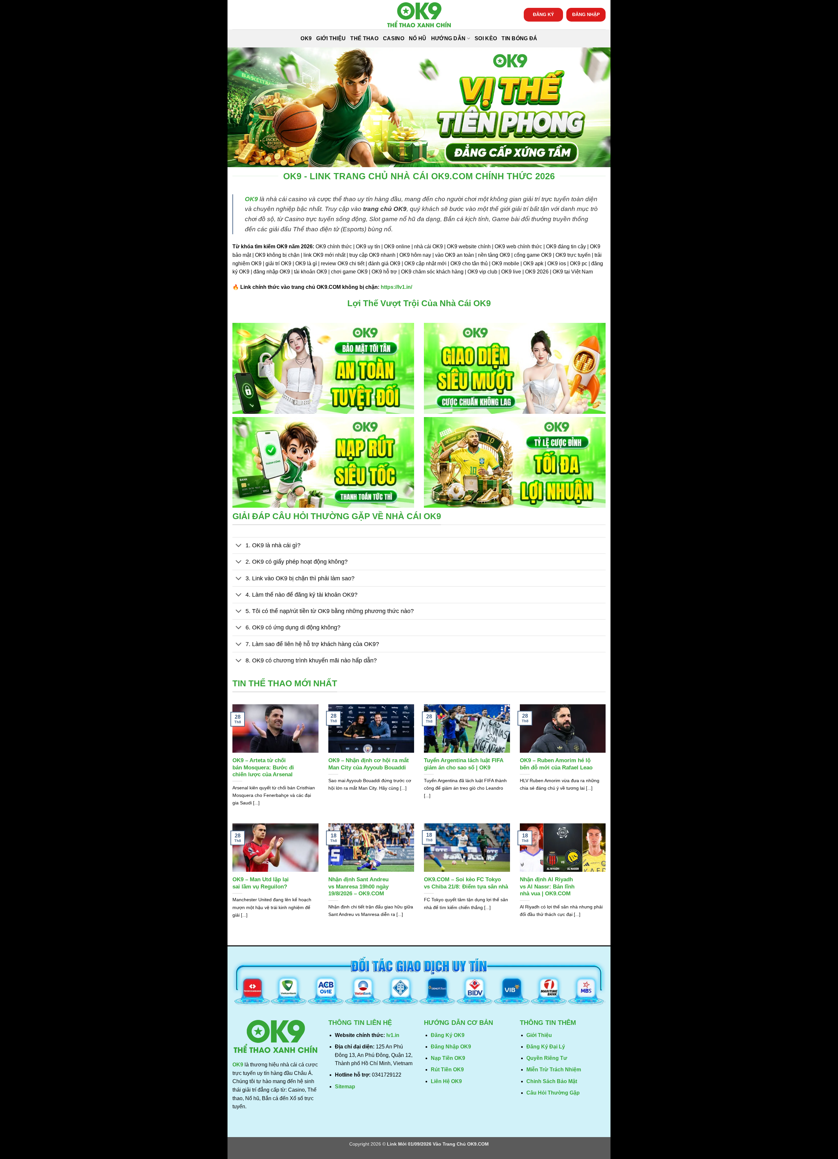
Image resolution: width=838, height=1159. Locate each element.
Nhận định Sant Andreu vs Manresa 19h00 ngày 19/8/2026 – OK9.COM (358, 886)
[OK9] (419, 14)
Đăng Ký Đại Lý (545, 1046)
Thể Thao (364, 38)
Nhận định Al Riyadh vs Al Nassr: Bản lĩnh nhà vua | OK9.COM (547, 886)
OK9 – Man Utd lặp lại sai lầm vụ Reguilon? (260, 883)
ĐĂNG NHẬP (586, 14)
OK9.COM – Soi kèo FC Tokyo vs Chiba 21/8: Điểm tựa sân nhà (466, 883)
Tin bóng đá (519, 38)
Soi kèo (486, 38)
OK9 (306, 38)
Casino (393, 38)
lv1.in (392, 1035)
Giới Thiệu (331, 38)
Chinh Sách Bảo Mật (551, 1081)
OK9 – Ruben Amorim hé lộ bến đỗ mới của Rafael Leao (556, 764)
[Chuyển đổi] (238, 546)
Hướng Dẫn (448, 38)
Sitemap (345, 1086)
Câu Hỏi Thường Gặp (553, 1093)
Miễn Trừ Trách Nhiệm (553, 1069)
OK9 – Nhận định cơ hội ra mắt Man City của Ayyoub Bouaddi (368, 764)
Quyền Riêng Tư (546, 1058)
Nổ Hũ (418, 38)
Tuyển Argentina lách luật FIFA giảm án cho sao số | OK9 (463, 764)
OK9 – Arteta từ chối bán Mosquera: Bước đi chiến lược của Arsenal (263, 767)
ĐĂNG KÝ (543, 14)
